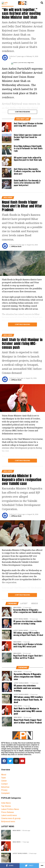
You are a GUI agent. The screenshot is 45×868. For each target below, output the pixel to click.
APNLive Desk (16, 246)
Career (4, 781)
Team (3, 778)
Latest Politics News (10, 809)
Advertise (5, 787)
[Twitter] (10, 761)
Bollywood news (8, 821)
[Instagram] (16, 761)
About (3, 774)
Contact (4, 784)
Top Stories (6, 806)
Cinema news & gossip (11, 818)
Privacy (4, 790)
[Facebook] (4, 761)
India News (6, 803)
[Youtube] (22, 761)
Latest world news (9, 815)
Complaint (5, 793)
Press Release (7, 812)
